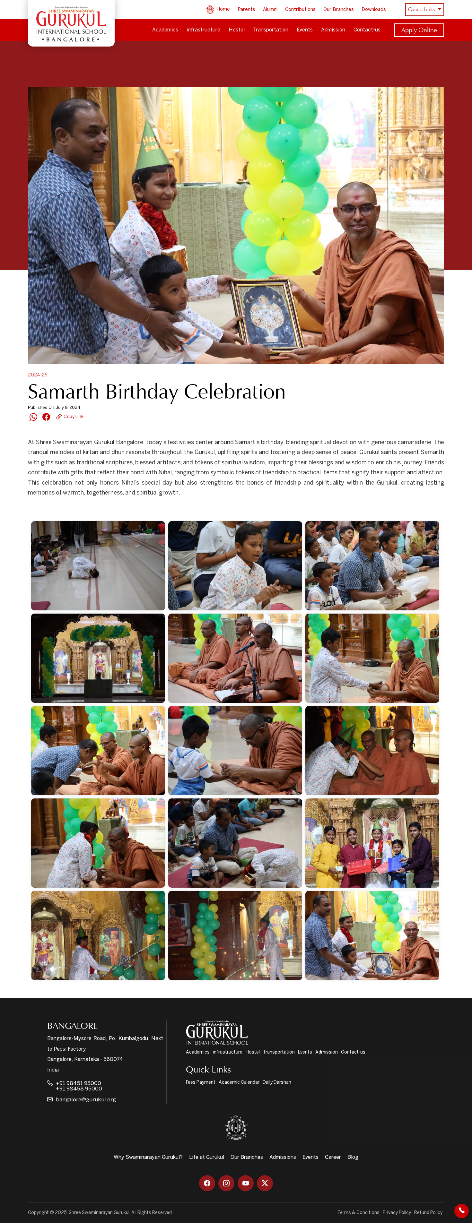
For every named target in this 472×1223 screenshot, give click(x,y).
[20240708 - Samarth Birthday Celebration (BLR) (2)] (235, 565)
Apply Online (419, 30)
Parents (246, 9)
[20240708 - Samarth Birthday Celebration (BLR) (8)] (235, 750)
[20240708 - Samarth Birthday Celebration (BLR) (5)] (235, 658)
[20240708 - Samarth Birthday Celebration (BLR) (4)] (98, 658)
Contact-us (367, 30)
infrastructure (203, 30)
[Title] (372, 935)
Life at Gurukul (206, 1157)
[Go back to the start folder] (37, 510)
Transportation (270, 30)
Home (222, 9)
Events (305, 30)
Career (333, 1157)
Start (54, 510)
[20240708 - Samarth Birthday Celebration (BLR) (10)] (98, 843)
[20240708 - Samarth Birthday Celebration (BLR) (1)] (98, 565)
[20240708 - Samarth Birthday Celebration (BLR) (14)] (235, 935)
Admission (333, 30)
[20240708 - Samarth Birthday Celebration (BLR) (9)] (372, 750)
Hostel (237, 30)
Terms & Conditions (358, 1213)
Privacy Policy (397, 1213)
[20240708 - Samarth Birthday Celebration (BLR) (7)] (98, 750)
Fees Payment (200, 1083)
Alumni (270, 9)
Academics (165, 30)
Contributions (300, 9)
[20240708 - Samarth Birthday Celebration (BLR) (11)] (235, 843)
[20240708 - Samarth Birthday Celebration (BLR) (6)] (372, 658)
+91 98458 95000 (79, 1088)
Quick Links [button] (422, 9)
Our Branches (338, 9)
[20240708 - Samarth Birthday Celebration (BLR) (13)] (98, 935)
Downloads (374, 9)
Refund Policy (428, 1213)
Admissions (282, 1157)
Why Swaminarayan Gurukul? (148, 1157)
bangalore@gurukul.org (86, 1099)
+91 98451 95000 (78, 1083)
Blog (352, 1157)
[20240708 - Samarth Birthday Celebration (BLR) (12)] (372, 843)
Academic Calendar (239, 1083)
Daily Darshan (277, 1083)
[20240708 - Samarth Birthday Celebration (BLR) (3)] (372, 565)
